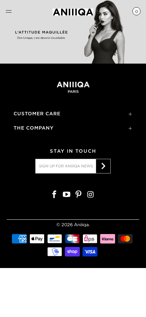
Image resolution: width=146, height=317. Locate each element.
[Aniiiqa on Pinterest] (79, 195)
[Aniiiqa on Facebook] (55, 195)
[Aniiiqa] (73, 12)
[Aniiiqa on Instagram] (91, 195)
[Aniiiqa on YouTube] (66, 195)
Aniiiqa (81, 224)
